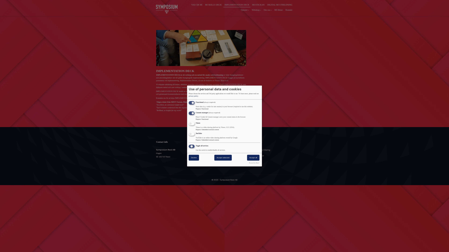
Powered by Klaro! (254, 163)
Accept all (253, 158)
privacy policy (193, 96)
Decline (194, 158)
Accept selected (223, 158)
